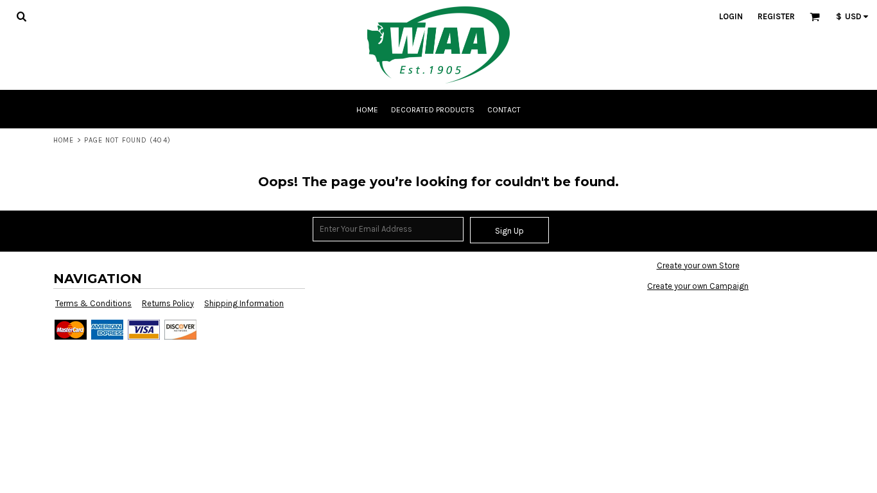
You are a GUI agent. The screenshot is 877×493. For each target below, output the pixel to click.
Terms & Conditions (93, 303)
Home (63, 140)
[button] (21, 16)
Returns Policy (168, 303)
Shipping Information (244, 303)
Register (776, 16)
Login (731, 16)
